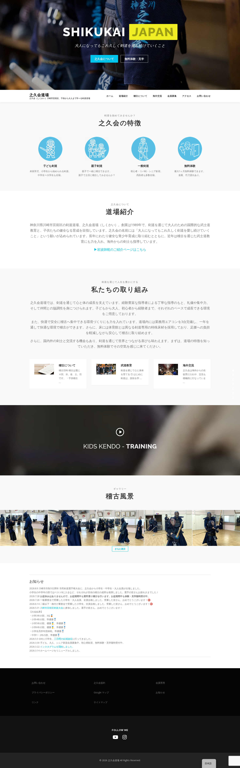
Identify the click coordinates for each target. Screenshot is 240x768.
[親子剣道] (97, 148)
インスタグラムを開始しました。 (57, 646)
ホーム (109, 96)
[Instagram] (124, 737)
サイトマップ (100, 702)
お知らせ (36, 581)
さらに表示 (120, 548)
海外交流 (157, 96)
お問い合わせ (204, 96)
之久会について (104, 59)
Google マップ (101, 692)
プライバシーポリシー (43, 692)
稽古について (140, 96)
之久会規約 (99, 682)
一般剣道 (143, 165)
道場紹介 (123, 96)
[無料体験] (190, 148)
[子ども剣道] (50, 148)
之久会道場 (39, 95)
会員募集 (172, 96)
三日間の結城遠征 (63, 638)
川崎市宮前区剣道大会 (51, 607)
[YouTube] (115, 737)
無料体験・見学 (134, 59)
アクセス (186, 96)
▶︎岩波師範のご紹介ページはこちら (120, 249)
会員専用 (160, 682)
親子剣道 (96, 165)
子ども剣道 (50, 165)
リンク (35, 702)
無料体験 (189, 165)
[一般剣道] (143, 148)
